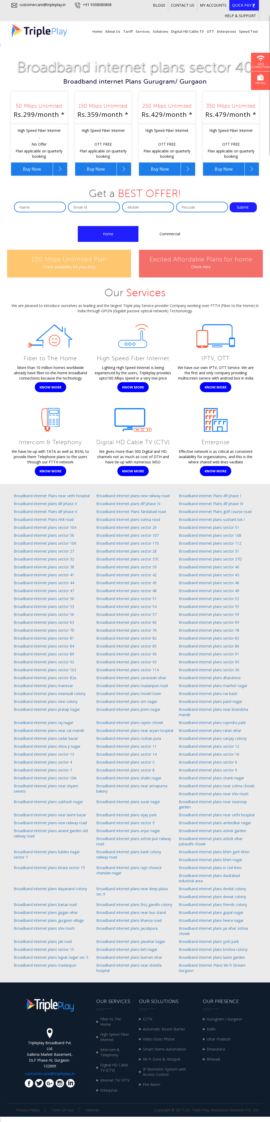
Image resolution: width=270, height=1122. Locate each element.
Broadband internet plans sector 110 (127, 543)
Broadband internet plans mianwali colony (49, 693)
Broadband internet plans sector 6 (208, 762)
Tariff (128, 31)
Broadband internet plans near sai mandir (49, 730)
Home (97, 31)
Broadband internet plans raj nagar (43, 722)
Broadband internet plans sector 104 (45, 527)
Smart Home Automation (164, 1049)
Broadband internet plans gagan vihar (46, 912)
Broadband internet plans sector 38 (44, 566)
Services (143, 31)
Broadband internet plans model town (128, 693)
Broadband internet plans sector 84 (44, 646)
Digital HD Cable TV (187, 31)
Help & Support (240, 15)
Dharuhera (216, 1049)
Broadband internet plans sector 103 (45, 669)
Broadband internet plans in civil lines (210, 867)
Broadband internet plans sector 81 (44, 638)
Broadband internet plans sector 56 (44, 535)
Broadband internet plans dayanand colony (50, 888)
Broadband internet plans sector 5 (125, 762)
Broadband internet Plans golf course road (215, 511)
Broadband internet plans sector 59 (209, 614)
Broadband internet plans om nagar (126, 701)
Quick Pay (242, 5)
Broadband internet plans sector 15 (44, 949)
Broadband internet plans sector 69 (209, 622)
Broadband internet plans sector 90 (126, 653)
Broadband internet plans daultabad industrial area (209, 878)
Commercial (170, 233)
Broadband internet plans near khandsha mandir (213, 712)
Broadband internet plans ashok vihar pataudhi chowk (211, 841)
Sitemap (92, 1110)
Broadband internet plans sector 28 (126, 551)
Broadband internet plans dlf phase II (45, 503)
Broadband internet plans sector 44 (44, 582)
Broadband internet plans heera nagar (211, 920)
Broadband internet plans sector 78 (209, 630)
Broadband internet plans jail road (43, 941)
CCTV (147, 1019)
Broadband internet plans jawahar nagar (130, 941)
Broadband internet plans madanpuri (45, 965)
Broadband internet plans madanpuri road (132, 685)
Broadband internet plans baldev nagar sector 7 (47, 854)
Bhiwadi (213, 1059)
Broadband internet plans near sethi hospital (216, 814)
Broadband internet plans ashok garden (212, 830)
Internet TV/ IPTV (114, 1080)
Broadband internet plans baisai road (45, 904)
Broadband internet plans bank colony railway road (128, 854)
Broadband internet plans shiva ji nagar (47, 746)
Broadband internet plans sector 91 (209, 653)
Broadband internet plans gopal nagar (211, 912)
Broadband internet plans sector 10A (45, 777)
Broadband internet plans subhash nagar (48, 801)
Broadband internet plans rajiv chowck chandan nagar (129, 870)
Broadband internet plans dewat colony (212, 896)
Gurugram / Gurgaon (224, 1019)
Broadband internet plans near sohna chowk (216, 785)
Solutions (160, 31)
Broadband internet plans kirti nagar (126, 949)
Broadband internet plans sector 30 (209, 669)
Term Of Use (62, 1110)
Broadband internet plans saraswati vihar (131, 677)
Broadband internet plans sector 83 (209, 638)
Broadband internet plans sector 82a (45, 677)
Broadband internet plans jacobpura (127, 928)
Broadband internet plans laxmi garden (212, 957)
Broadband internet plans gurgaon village (49, 920)
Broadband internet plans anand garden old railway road (51, 833)
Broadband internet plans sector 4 (43, 762)
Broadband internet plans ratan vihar (210, 730)
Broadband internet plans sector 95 (209, 661)
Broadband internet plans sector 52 (209, 598)
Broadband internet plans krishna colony (213, 949)
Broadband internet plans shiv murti (44, 928)
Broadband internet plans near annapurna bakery (131, 788)
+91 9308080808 (97, 4)
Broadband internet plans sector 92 (44, 661)
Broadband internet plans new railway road (133, 495)
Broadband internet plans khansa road (129, 920)
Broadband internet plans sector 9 (208, 770)
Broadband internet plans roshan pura (128, 738)
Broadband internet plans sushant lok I (212, 519)
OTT (210, 31)
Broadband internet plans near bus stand (131, 912)
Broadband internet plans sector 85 (126, 646)
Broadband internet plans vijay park (126, 814)
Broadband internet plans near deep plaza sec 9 (132, 891)
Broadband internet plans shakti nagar (128, 777)
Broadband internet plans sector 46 (209, 582)
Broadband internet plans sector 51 (209, 527)
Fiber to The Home (110, 1021)
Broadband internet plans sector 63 (44, 622)
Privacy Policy (28, 1110)
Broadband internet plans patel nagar (210, 701)
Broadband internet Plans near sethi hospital (52, 495)
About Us (112, 31)
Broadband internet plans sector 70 (44, 630)
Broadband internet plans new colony (46, 701)
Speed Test (248, 31)
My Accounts (213, 5)
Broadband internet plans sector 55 (209, 606)
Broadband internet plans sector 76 (126, 630)
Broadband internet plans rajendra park (212, 722)
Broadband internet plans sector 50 (44, 598)
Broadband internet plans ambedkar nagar (215, 822)
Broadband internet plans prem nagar (128, 709)
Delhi (211, 1029)
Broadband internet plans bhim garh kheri (214, 851)
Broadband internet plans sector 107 (127, 535)
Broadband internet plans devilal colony (212, 888)
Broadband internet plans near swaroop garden (213, 804)
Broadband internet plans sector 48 (126, 590)
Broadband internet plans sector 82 (126, 638)
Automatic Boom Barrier (164, 1029)
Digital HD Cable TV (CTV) (114, 1067)
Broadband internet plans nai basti (208, 693)
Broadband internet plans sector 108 (210, 535)
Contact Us (182, 5)
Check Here (201, 266)
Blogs (159, 5)
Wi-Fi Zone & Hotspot (161, 1059)
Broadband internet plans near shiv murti (213, 793)
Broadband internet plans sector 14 (126, 754)
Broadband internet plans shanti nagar (211, 777)
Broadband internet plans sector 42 (126, 574)
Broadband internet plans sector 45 (126, 582)
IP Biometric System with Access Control (164, 1072)
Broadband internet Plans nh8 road (44, 519)
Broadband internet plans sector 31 (209, 551)
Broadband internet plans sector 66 (126, 622)
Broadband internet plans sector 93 (126, 661)
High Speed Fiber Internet (114, 1037)
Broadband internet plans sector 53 (44, 606)
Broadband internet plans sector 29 (126, 527)
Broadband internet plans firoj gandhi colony (134, 904)
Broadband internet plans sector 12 (209, 746)
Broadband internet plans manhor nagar (213, 685)
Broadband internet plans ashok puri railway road (133, 841)
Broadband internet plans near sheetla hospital (129, 968)
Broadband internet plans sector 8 (125, 770)
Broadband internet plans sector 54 (126, 606)
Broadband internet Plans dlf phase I (210, 495)
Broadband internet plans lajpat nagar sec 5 (51, 957)
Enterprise (108, 1090)
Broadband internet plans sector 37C (127, 559)
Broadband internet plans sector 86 (209, 646)
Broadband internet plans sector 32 (44, 559)
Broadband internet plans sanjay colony (213, 738)
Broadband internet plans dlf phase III (128, 503)
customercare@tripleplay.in (42, 4)
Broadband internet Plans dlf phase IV (211, 503)
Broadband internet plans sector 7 (43, 770)
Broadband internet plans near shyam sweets (46, 788)
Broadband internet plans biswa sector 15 (49, 867)
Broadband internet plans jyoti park (209, 941)
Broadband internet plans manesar (43, 685)
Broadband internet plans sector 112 (210, 543)
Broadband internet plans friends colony (213, 904)
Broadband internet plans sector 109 (45, 543)
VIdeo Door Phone (159, 1039)
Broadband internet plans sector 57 (126, 614)
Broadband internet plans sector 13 (44, 754)
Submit (243, 207)
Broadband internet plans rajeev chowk (129, 722)
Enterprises (226, 31)
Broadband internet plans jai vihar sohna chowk (213, 931)
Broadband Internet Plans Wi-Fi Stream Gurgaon (212, 968)
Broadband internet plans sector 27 (44, 551)
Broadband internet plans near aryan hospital (134, 730)
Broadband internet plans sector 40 (209, 566)
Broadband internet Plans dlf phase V (45, 511)
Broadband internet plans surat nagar (128, 801)
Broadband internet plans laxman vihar (129, 957)
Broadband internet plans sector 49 (209, 590)
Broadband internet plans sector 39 (126, 566)
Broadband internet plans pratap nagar (47, 709)
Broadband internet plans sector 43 (209, 574)
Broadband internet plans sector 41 (44, 574)
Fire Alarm (151, 1084)
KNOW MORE (50, 387)
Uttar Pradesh (218, 1039)
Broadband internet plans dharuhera (209, 677)
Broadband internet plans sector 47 (44, 590)
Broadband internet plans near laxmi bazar (50, 814)
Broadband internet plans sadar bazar (46, 738)
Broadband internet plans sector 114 (127, 669)
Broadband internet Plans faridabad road (131, 511)
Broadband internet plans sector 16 (209, 754)
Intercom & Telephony (110, 1052)
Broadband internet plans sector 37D (210, 559)
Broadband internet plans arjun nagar (128, 830)
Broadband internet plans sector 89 (44, 653)
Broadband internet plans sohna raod (128, 519)
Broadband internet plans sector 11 (126, 746)
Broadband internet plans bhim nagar (210, 859)
